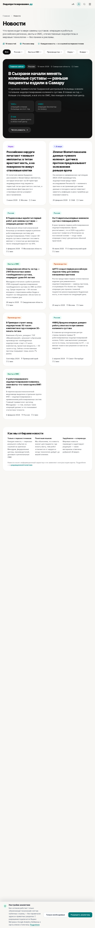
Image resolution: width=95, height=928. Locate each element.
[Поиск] (84, 4)
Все (6, 52)
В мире (83, 52)
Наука (70, 52)
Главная (6, 16)
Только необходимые (55, 915)
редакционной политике (21, 465)
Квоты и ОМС (34, 52)
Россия (18, 52)
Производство (54, 52)
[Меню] (90, 4)
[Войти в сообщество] (78, 4)
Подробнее (35, 925)
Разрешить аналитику (80, 915)
